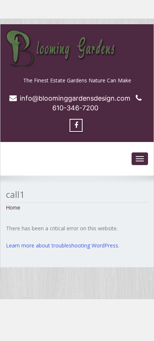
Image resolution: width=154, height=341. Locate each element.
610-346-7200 (75, 108)
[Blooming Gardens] (77, 48)
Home (13, 207)
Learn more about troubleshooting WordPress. (62, 245)
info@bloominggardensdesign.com (75, 98)
